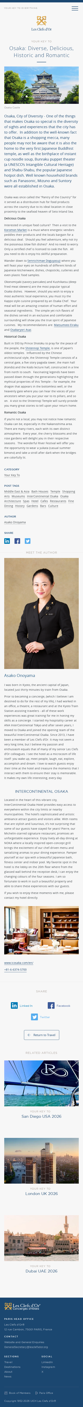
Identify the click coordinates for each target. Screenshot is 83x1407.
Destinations (12, 1366)
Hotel (34, 501)
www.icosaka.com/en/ (18, 963)
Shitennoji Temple (37, 348)
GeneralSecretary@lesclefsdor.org (26, 1347)
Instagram (48, 1366)
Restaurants (58, 501)
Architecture (12, 501)
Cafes (44, 501)
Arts (7, 496)
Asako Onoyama (15, 522)
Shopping (68, 491)
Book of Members (19, 1393)
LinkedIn (47, 1362)
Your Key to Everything (20, 8)
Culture (53, 506)
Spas (26, 501)
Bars (43, 506)
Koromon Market (15, 230)
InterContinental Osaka (42, 496)
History (20, 506)
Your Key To (12, 475)
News (7, 1376)
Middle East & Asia (16, 491)
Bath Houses (39, 491)
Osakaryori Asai (20, 330)
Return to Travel (44, 1035)
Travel (8, 1362)
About (8, 1371)
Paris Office (46, 1393)
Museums (18, 496)
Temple (55, 491)
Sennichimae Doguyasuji (44, 261)
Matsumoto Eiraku (66, 325)
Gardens (32, 506)
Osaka (64, 496)
